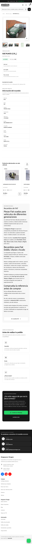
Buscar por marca (4, 486)
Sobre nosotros (4, 501)
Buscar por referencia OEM (6, 489)
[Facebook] (2, 474)
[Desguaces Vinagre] (5, 5)
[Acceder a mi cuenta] (26, 5)
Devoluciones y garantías (6, 527)
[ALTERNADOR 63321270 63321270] (12, 175)
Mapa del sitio (4, 530)
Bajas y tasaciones (4, 504)
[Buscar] (29, 9)
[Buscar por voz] (25, 9)
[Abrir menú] (22, 5)
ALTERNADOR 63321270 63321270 (9, 184)
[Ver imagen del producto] (4, 44)
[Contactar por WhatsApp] (29, 541)
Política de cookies (4, 525)
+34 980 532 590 (16, 417)
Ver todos (27, 164)
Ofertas (2, 495)
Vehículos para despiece (6, 484)
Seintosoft (10, 538)
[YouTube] (9, 474)
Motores (2, 492)
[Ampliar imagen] (26, 38)
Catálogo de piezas (5, 481)
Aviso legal (3, 519)
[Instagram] (6, 474)
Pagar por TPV (4, 513)
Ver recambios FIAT (15, 318)
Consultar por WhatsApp (17, 412)
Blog (2, 507)
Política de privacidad (5, 522)
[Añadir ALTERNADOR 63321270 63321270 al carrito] (19, 194)
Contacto (3, 510)
